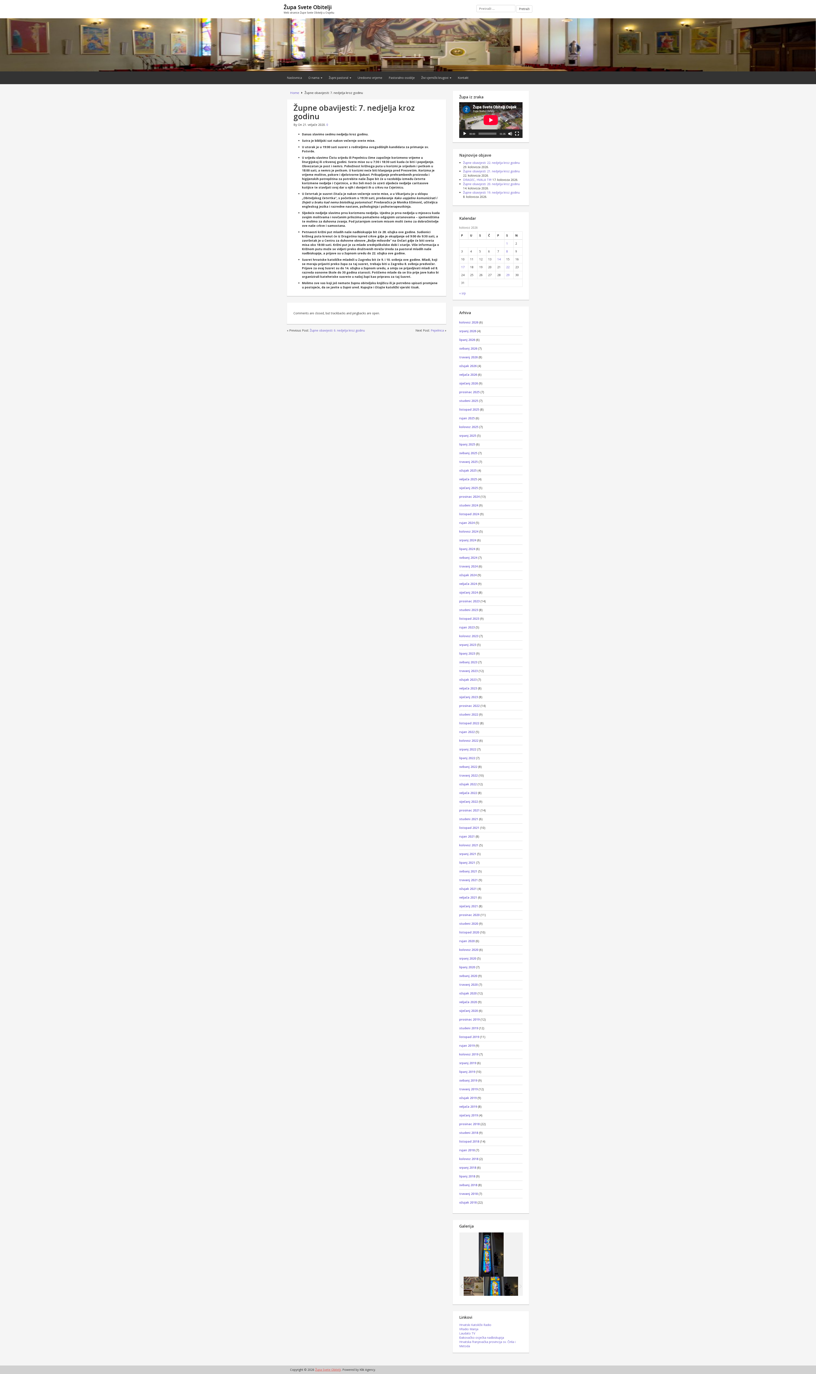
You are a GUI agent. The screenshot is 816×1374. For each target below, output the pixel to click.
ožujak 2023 (468, 680)
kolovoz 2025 (468, 427)
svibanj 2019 (468, 1080)
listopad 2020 (469, 932)
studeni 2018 (468, 1133)
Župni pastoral (339, 78)
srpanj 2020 (467, 958)
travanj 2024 (468, 566)
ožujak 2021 (468, 889)
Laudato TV (467, 1333)
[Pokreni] (465, 134)
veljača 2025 (468, 479)
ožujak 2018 (468, 1202)
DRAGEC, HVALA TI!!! (477, 180)
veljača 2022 (468, 793)
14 (499, 259)
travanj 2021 (468, 880)
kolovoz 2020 (468, 950)
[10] (501, 1286)
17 (463, 267)
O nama (314, 78)
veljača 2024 (468, 584)
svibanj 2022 (468, 767)
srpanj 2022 (467, 749)
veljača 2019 (468, 1107)
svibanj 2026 (468, 348)
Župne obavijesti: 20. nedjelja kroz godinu (491, 184)
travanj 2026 (468, 357)
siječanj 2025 (468, 488)
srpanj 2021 (467, 854)
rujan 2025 (467, 418)
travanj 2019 (468, 1089)
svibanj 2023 (468, 662)
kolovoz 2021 (468, 845)
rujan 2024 (467, 523)
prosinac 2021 (469, 810)
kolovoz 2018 (468, 1159)
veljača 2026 (468, 375)
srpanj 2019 (467, 1063)
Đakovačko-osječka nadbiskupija (481, 1338)
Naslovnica (294, 78)
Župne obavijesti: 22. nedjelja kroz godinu (491, 163)
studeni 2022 (468, 714)
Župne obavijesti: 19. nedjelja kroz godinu (491, 192)
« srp (462, 293)
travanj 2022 (468, 775)
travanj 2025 (468, 462)
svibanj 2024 (468, 558)
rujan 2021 (467, 836)
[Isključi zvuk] (510, 134)
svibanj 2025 (468, 453)
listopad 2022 (469, 723)
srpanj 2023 (467, 645)
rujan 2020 (467, 941)
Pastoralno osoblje (402, 78)
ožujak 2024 (468, 575)
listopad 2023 (469, 619)
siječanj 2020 (468, 1011)
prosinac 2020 (469, 915)
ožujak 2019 (468, 1098)
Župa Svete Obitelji (308, 7)
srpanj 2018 (467, 1168)
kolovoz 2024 (468, 531)
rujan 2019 (467, 1046)
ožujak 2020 (468, 993)
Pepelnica (437, 330)
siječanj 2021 (468, 906)
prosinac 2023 (469, 601)
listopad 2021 (469, 828)
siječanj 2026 (468, 383)
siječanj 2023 (468, 697)
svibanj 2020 (468, 976)
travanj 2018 (468, 1194)
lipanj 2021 (467, 863)
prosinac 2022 (469, 706)
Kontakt (463, 78)
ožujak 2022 (468, 784)
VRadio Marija (468, 1329)
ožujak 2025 (468, 470)
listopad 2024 (469, 514)
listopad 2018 (469, 1141)
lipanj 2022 (467, 758)
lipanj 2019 (467, 1072)
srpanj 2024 (467, 540)
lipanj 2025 (467, 444)
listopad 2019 (469, 1037)
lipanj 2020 (467, 967)
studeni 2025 (468, 401)
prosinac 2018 (469, 1124)
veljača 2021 (468, 897)
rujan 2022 (467, 732)
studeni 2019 (468, 1028)
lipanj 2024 (467, 549)
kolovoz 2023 (468, 636)
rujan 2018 (467, 1150)
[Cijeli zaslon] (517, 134)
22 (508, 267)
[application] (491, 120)
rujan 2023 (467, 627)
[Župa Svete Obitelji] (408, 44)
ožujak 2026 (468, 366)
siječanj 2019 (468, 1115)
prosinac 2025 (469, 392)
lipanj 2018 (467, 1176)
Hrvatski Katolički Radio (475, 1325)
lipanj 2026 (467, 340)
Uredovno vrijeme (370, 78)
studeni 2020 (468, 924)
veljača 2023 (468, 688)
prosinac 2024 (469, 497)
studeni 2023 (468, 610)
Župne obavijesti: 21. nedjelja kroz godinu (491, 171)
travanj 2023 (468, 671)
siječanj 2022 (468, 802)
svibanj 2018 (468, 1185)
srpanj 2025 (467, 436)
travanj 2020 (468, 985)
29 (508, 275)
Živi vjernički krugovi (435, 78)
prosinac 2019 (469, 1019)
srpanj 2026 (467, 331)
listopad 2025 (469, 409)
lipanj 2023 (467, 653)
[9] (466, 1286)
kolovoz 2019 (468, 1054)
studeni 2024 (468, 505)
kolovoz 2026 (468, 322)
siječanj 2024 (468, 592)
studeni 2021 (468, 819)
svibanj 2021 (468, 871)
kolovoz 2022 (468, 741)
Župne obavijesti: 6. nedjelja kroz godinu (337, 330)
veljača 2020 (468, 1002)
